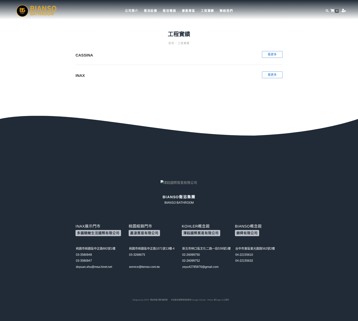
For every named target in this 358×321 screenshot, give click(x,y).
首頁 (171, 43)
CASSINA (84, 55)
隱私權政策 (163, 300)
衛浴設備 (150, 10)
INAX (80, 75)
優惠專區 (188, 10)
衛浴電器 (169, 10)
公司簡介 (131, 10)
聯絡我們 (226, 10)
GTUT (146, 300)
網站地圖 (154, 300)
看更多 (272, 54)
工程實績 (207, 10)
